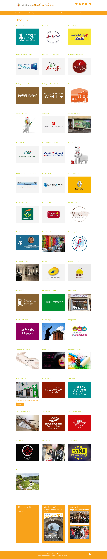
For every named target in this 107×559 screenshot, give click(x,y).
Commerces (89, 13)
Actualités (17, 13)
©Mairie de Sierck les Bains (42, 555)
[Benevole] (76, 4)
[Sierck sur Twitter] (82, 4)
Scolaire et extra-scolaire (67, 13)
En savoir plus (20, 404)
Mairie (24, 13)
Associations (79, 13)
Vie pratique (32, 13)
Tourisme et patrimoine (43, 13)
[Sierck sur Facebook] (79, 4)
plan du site (55, 555)
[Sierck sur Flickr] (85, 4)
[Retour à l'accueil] (35, 7)
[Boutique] (73, 4)
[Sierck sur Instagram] (89, 4)
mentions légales (50, 555)
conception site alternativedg (62, 555)
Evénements (55, 13)
